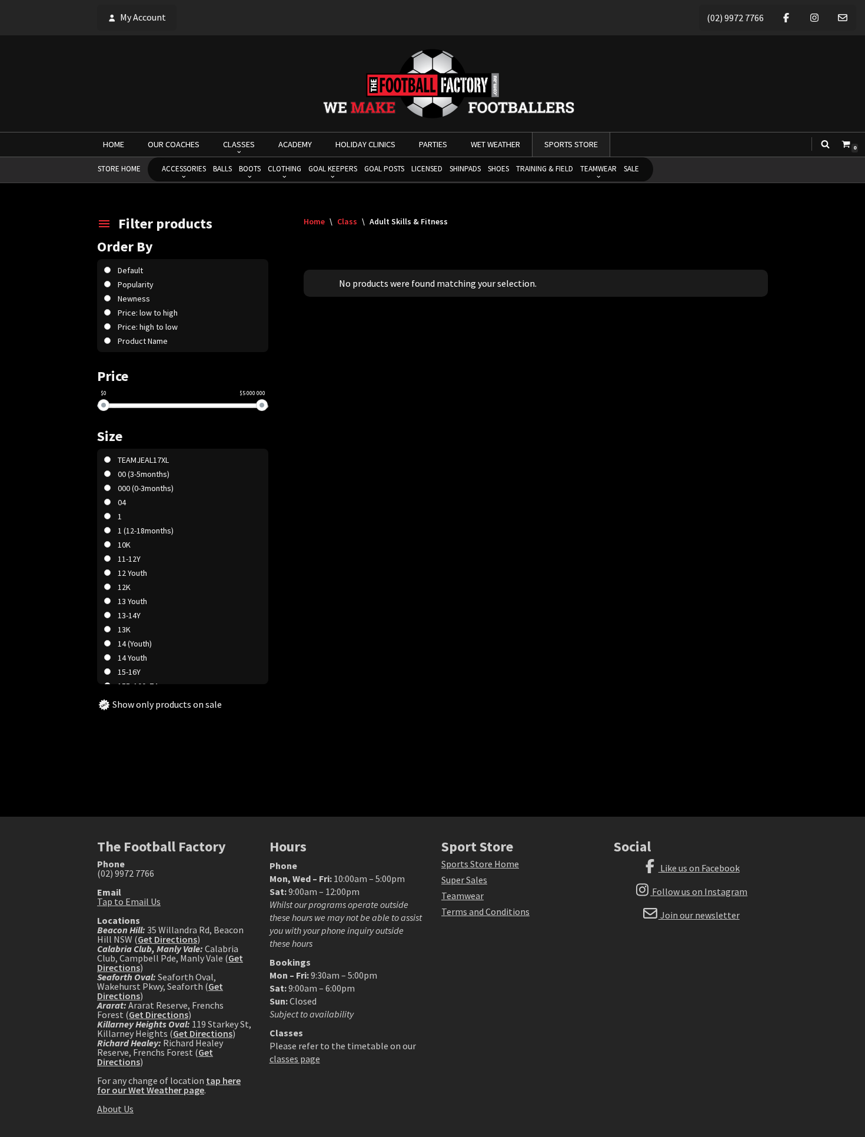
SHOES (498, 169)
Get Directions (167, 939)
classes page (295, 1059)
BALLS (222, 169)
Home (314, 221)
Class (347, 221)
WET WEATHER (495, 144)
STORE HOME (119, 169)
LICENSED (427, 169)
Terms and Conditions (485, 911)
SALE (631, 169)
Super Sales (464, 880)
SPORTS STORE (571, 144)
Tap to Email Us (129, 901)
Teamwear (462, 895)
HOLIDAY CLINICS (365, 144)
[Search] (825, 144)
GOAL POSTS (384, 169)
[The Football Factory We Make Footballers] (432, 83)
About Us (115, 1109)
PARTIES (433, 144)
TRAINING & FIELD (544, 169)
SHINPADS (465, 169)
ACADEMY (295, 144)
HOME (113, 144)
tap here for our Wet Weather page (169, 1085)
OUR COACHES (173, 144)
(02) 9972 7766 (735, 18)
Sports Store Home (480, 864)
